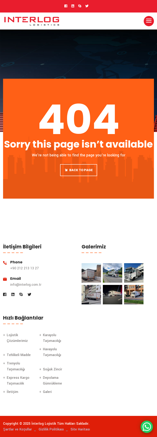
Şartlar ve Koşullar (17, 429)
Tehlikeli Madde (19, 355)
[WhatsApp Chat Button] (147, 427)
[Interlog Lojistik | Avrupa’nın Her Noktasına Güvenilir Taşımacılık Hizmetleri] (31, 21)
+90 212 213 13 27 (24, 268)
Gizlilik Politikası (51, 429)
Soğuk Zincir (52, 369)
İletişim (12, 391)
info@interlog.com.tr (25, 284)
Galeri (47, 391)
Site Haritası (80, 429)
